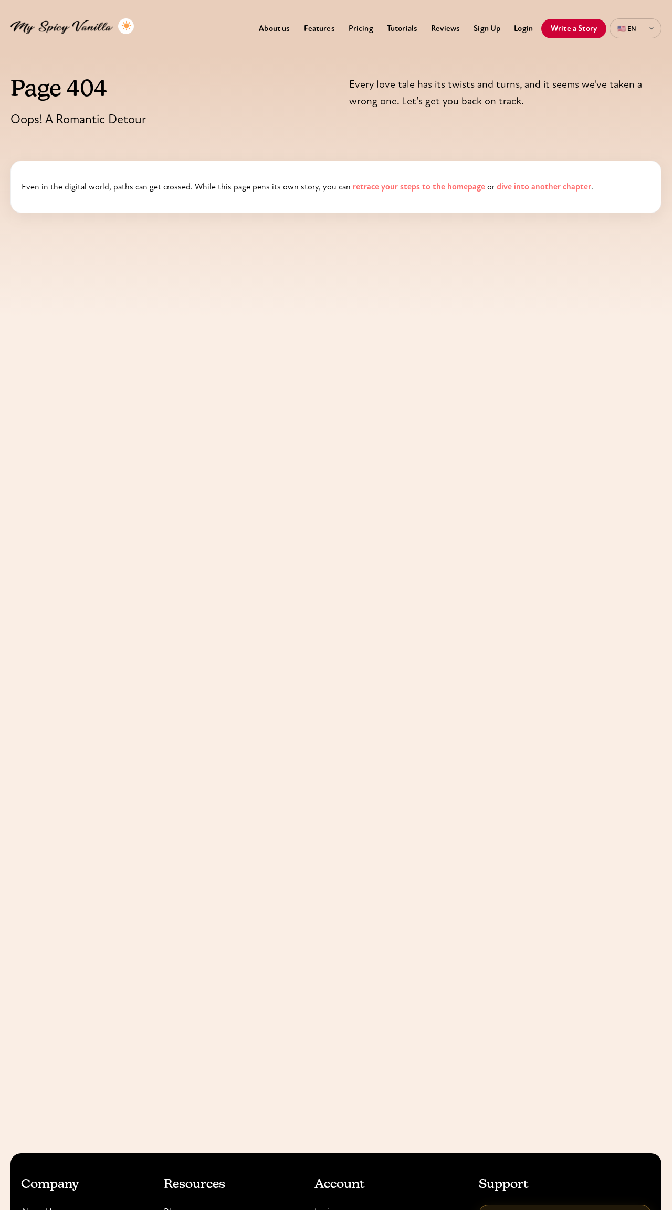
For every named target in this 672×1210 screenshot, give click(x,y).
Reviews (445, 28)
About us (274, 28)
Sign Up (487, 28)
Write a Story (574, 28)
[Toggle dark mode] (126, 26)
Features (319, 28)
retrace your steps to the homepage (419, 187)
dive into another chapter (544, 187)
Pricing (361, 28)
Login (523, 28)
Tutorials (402, 28)
